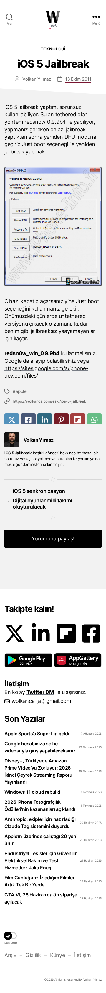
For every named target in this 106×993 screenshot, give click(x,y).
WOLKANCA (53, 16)
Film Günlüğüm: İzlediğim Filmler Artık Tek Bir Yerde (39, 881)
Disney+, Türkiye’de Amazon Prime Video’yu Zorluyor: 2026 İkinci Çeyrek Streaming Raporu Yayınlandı (38, 771)
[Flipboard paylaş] (77, 420)
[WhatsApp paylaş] (94, 420)
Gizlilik (33, 955)
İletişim (82, 955)
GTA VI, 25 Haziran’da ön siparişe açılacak (40, 898)
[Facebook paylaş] (28, 420)
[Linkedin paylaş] (44, 420)
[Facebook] (91, 633)
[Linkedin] (40, 633)
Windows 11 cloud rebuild (32, 792)
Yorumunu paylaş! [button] (53, 538)
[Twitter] (14, 633)
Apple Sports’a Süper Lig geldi (36, 733)
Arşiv (10, 955)
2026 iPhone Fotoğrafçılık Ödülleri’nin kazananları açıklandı (39, 805)
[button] (28, 660)
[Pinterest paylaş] (61, 420)
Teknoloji (53, 48)
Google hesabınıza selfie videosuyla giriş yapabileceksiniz (40, 747)
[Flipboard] (66, 633)
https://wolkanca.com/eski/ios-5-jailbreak (49, 401)
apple (21, 391)
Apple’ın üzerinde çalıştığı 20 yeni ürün (40, 839)
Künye (57, 955)
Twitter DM (40, 692)
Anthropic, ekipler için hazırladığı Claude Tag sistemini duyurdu (40, 822)
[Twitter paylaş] (11, 420)
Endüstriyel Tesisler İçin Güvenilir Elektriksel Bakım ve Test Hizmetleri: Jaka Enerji (40, 860)
